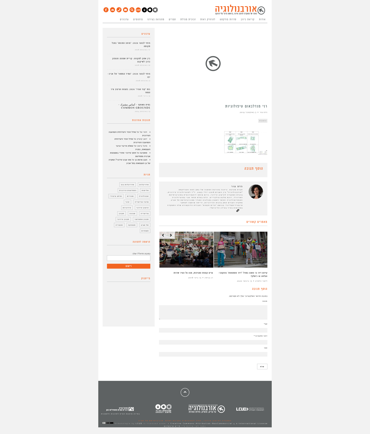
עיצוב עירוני (142, 208)
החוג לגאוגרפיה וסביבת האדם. (182, 420)
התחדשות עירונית (127, 190)
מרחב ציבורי (116, 196)
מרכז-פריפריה (142, 202)
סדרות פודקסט (228, 19)
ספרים (172, 19)
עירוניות (127, 208)
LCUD (139, 423)
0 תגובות (262, 121)
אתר (265, 348)
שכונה (132, 213)
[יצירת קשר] (119, 9)
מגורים (130, 196)
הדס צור (263, 112)
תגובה (264, 301)
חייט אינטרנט (172, 426)
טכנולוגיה (144, 196)
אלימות (145, 190)
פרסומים (138, 19)
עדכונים (124, 19)
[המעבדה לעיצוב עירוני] (138, 11)
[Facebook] (106, 9)
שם (265, 324)
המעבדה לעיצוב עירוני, (217, 420)
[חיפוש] (132, 9)
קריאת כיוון (248, 19)
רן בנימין (209, 277)
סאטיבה (143, 152)
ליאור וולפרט (261, 281)
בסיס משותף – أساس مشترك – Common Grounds (134, 106)
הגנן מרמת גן (141, 159)
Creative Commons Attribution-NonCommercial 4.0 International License (219, 423)
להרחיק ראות (207, 19)
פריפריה (145, 213)
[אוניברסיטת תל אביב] (149, 11)
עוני (127, 202)
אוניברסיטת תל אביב (150, 420)
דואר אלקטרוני (260, 336)
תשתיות (145, 231)
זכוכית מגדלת (188, 19)
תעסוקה (132, 225)
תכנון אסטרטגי (142, 219)
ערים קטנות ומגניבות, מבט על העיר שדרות (193, 272)
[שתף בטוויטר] (165, 169)
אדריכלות (144, 184)
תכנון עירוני (123, 219)
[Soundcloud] (112, 9)
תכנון (121, 213)
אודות (262, 19)
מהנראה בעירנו (155, 19)
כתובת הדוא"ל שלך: (141, 253)
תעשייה (119, 225)
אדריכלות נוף (127, 184)
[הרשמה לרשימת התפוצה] (125, 9)
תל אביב (145, 225)
